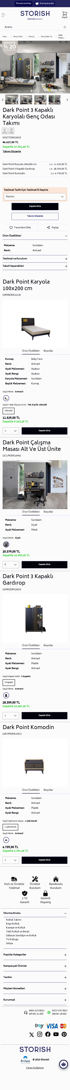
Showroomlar (23, 3)
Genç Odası (32, 36)
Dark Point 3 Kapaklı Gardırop (28, 580)
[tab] (31, 91)
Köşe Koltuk (12, 924)
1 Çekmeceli (10, 827)
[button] (11, 100)
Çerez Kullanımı (35, 1068)
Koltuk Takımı (13, 920)
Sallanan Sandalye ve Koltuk (21, 936)
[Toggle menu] (5, 15)
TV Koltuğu (12, 940)
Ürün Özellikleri (31, 351)
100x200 (9, 411)
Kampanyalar (47, 3)
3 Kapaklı (9, 682)
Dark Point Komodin (28, 728)
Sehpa (9, 944)
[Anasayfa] (35, 15)
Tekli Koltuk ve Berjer (18, 932)
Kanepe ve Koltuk (15, 928)
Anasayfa (6, 36)
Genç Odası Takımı (47, 36)
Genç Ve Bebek (18, 36)
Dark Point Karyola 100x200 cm (26, 285)
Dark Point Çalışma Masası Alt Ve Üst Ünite (32, 446)
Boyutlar (48, 351)
